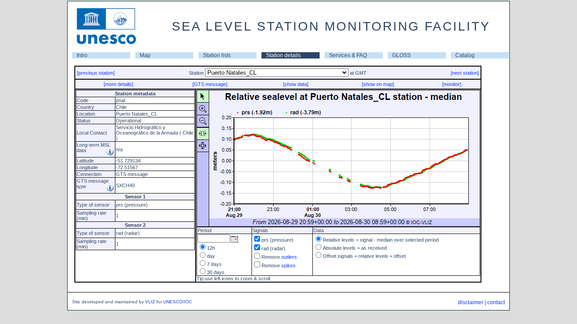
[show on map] (378, 84)
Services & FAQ (348, 55)
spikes (288, 265)
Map (145, 55)
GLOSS (401, 55)
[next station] (465, 73)
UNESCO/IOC (177, 301)
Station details (283, 55)
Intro (82, 55)
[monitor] (451, 84)
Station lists (217, 55)
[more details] (118, 84)
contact (496, 302)
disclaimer (470, 302)
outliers (289, 257)
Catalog (465, 55)
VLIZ (150, 301)
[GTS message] (209, 84)
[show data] (295, 84)
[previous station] (95, 73)
